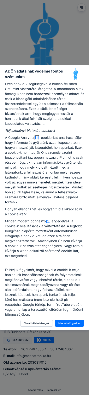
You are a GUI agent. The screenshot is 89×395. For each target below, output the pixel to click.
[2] (48, 221)
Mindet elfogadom (69, 323)
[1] (37, 138)
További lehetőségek (36, 323)
